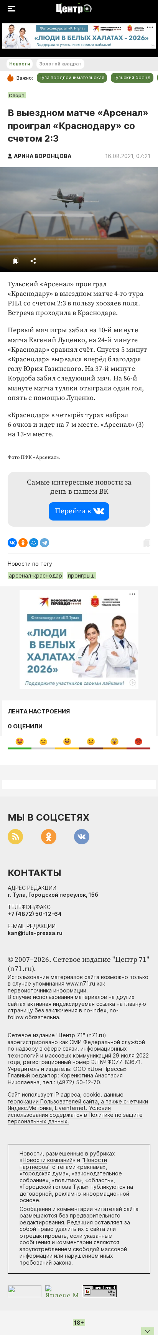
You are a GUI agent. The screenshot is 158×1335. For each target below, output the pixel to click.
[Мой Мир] (33, 542)
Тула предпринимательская (72, 77)
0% (20, 741)
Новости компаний (47, 1160)
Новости (19, 64)
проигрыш (81, 575)
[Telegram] (44, 542)
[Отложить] (15, 261)
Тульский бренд (132, 77)
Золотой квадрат (60, 64)
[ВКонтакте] (12, 542)
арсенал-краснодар (35, 575)
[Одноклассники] (23, 542)
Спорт (17, 95)
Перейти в (73, 511)
